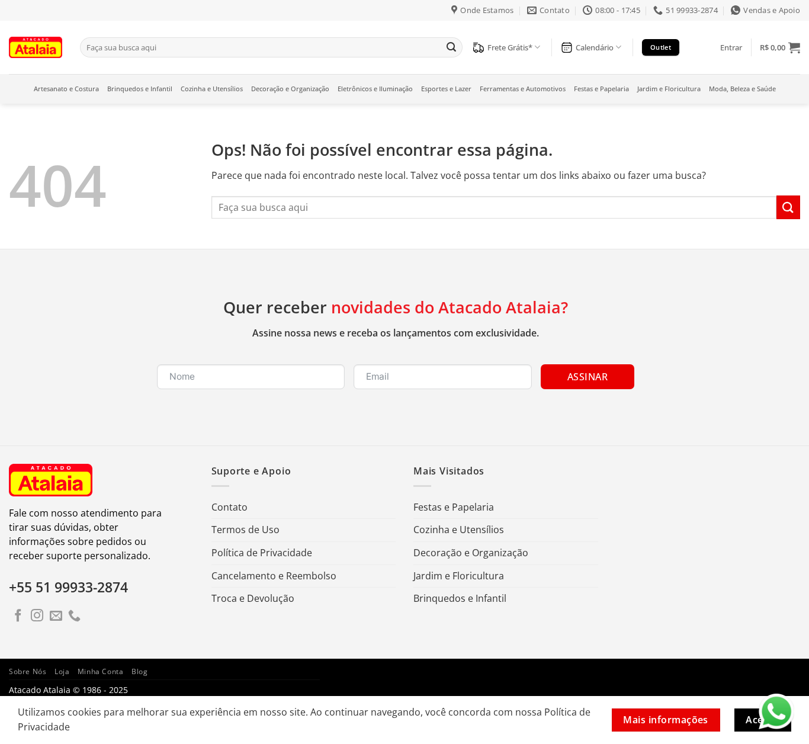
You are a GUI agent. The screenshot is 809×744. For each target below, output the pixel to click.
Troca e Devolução (252, 598)
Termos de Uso (245, 529)
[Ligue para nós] (74, 616)
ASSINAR (587, 376)
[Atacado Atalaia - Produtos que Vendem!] (35, 47)
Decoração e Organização (290, 88)
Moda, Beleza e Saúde (742, 88)
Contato (229, 507)
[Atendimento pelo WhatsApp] (776, 711)
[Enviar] (451, 47)
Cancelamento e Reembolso (273, 575)
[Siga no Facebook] (18, 616)
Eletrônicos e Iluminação (375, 88)
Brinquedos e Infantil (139, 88)
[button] (731, 47)
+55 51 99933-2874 (68, 587)
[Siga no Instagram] (37, 616)
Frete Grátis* (509, 47)
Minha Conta (101, 671)
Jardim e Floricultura (669, 88)
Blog (139, 671)
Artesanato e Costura (66, 88)
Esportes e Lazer (446, 88)
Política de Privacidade (261, 552)
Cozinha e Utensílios (212, 88)
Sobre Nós (28, 671)
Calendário (595, 47)
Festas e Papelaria (601, 88)
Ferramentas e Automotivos (523, 88)
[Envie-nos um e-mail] (56, 616)
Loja (61, 671)
